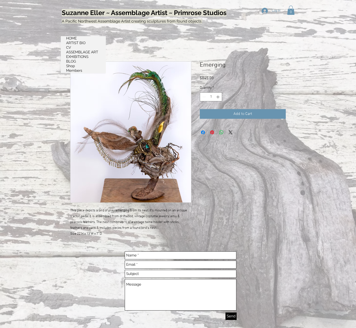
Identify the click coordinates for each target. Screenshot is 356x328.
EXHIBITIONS (77, 57)
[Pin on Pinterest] (212, 132)
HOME (71, 38)
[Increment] (218, 97)
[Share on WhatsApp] (221, 132)
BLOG (71, 61)
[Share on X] (230, 132)
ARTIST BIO (75, 43)
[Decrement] (204, 97)
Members (74, 70)
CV (68, 47)
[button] (291, 10)
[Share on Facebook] (203, 132)
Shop (70, 66)
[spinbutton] (211, 97)
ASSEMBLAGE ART (82, 52)
